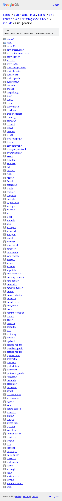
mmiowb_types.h (15, 287)
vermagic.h (12, 469)
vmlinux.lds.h (13, 476)
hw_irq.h (11, 199)
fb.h (8, 167)
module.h (11, 298)
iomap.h (11, 220)
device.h (11, 131)
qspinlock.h (12, 369)
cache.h (10, 103)
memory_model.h (15, 277)
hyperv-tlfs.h (13, 202)
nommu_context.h (15, 312)
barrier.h (11, 85)
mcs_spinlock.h (14, 273)
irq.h (9, 223)
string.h (10, 419)
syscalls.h (11, 430)
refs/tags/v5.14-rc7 (34, 19)
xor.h (9, 486)
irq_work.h (12, 231)
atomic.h (11, 60)
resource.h (12, 376)
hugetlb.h (11, 195)
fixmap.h (11, 170)
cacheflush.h (13, 106)
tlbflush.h (11, 447)
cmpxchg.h (12, 117)
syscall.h (11, 426)
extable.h (11, 163)
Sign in (56, 4)
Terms (35, 496)
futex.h (10, 181)
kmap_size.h (13, 245)
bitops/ (10, 39)
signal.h (10, 401)
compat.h (11, 120)
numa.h (10, 316)
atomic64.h (12, 63)
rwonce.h (11, 380)
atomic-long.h (13, 56)
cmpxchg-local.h (14, 113)
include (7, 23)
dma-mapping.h (14, 138)
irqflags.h (11, 234)
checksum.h (12, 110)
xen (17, 19)
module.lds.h (13, 302)
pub (16, 14)
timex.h (10, 440)
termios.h (11, 437)
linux (32, 14)
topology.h (12, 451)
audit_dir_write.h (14, 71)
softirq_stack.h (14, 408)
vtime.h (10, 479)
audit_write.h (13, 81)
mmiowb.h (12, 284)
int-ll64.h (11, 209)
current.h (11, 124)
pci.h (9, 330)
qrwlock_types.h (14, 366)
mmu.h (10, 291)
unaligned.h (12, 462)
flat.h (9, 174)
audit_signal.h (13, 78)
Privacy (26, 496)
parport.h (11, 326)
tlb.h (9, 444)
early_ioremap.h (14, 145)
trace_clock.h (13, 454)
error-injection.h (14, 152)
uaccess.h (11, 458)
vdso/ (9, 42)
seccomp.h (12, 383)
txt (49, 496)
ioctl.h (9, 216)
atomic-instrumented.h (18, 53)
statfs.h (10, 415)
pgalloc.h (11, 341)
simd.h (10, 405)
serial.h (10, 390)
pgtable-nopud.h (15, 351)
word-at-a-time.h (15, 483)
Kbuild (10, 238)
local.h (10, 263)
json (56, 496)
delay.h (10, 127)
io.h (8, 213)
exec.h (10, 156)
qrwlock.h (11, 362)
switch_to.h (12, 422)
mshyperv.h (12, 305)
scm (24, 14)
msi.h (9, 309)
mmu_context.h (14, 295)
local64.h (11, 266)
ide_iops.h (11, 206)
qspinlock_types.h (15, 373)
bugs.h (10, 99)
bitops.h (10, 88)
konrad (7, 19)
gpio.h (10, 188)
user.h (10, 465)
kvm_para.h (12, 252)
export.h (11, 159)
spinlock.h (11, 412)
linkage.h (11, 259)
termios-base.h (14, 433)
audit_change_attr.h (16, 67)
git (50, 14)
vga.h (9, 472)
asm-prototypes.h (15, 49)
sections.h (12, 387)
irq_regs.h (11, 227)
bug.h (9, 95)
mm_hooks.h (13, 280)
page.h (10, 319)
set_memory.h (14, 394)
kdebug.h (11, 241)
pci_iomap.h (12, 334)
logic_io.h (11, 270)
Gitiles (18, 496)
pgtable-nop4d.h (15, 344)
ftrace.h (10, 177)
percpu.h (11, 337)
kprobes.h (11, 248)
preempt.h (12, 358)
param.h (11, 323)
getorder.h (12, 184)
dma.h (10, 142)
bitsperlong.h (13, 92)
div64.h (10, 135)
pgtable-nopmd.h (15, 348)
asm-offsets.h (13, 46)
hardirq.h (11, 191)
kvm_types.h (13, 256)
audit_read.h (13, 74)
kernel (7, 14)
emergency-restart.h (16, 149)
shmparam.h (13, 398)
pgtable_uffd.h (13, 355)
